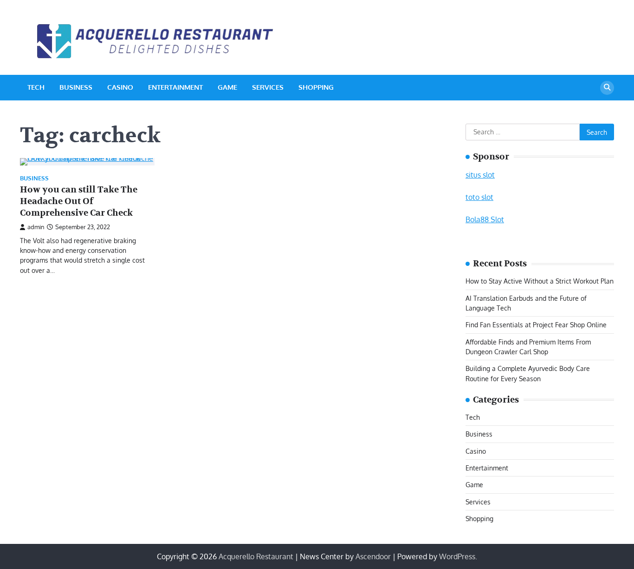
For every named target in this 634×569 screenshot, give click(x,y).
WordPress (457, 556)
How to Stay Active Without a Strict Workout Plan (540, 281)
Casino (120, 87)
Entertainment (175, 87)
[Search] (607, 88)
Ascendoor (373, 556)
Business (75, 87)
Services (268, 87)
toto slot (479, 197)
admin (36, 227)
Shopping (316, 87)
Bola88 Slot (485, 219)
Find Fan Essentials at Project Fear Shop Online (536, 324)
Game (227, 87)
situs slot (480, 174)
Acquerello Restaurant (256, 556)
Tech (36, 87)
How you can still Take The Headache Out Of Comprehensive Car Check (78, 201)
